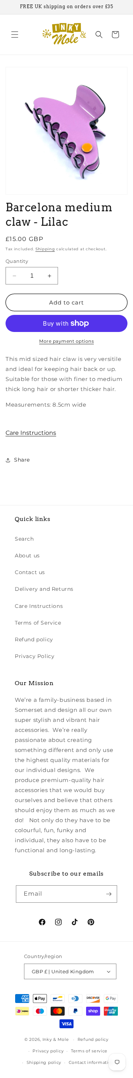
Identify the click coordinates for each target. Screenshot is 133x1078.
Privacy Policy (34, 656)
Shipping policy (44, 1062)
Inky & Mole (55, 1039)
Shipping (45, 249)
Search (24, 538)
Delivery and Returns (44, 589)
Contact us (30, 572)
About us (27, 555)
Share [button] (22, 459)
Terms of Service (38, 622)
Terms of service (89, 1050)
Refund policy (34, 639)
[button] (15, 34)
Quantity (17, 261)
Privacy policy (48, 1050)
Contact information (91, 1062)
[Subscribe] (108, 894)
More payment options (66, 341)
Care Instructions (31, 432)
